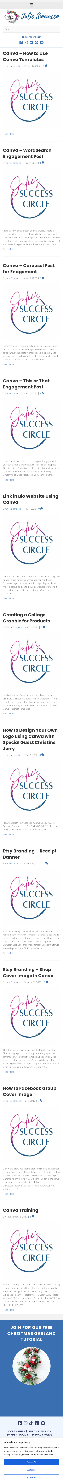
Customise (31, 1469)
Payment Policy (17, 1434)
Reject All (31, 1477)
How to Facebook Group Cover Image (29, 1091)
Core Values (16, 1431)
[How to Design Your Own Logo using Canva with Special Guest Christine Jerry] (31, 788)
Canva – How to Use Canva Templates (25, 56)
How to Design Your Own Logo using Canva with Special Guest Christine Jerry (30, 739)
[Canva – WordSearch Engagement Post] (31, 196)
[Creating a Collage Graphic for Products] (31, 660)
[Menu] (31, 5)
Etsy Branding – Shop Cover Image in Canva (28, 972)
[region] (31, 1460)
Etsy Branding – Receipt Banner (30, 854)
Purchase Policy (40, 1431)
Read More (8, 133)
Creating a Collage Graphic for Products (26, 618)
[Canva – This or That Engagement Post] (31, 427)
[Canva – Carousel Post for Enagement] (31, 311)
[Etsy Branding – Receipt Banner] (31, 897)
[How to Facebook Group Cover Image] (31, 1134)
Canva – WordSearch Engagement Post (27, 153)
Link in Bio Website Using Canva (30, 499)
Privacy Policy (42, 1434)
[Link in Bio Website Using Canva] (31, 542)
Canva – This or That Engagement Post (26, 384)
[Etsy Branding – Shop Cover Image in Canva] (31, 1015)
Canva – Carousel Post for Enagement (29, 268)
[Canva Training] (31, 1250)
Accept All (31, 1462)
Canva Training (20, 1210)
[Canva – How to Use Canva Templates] (31, 99)
